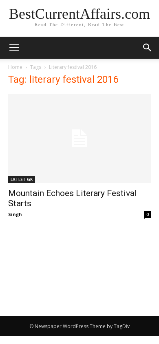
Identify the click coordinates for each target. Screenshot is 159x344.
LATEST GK (22, 179)
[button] (147, 48)
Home (15, 67)
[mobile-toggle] (14, 48)
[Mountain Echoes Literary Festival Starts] (79, 138)
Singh (15, 214)
